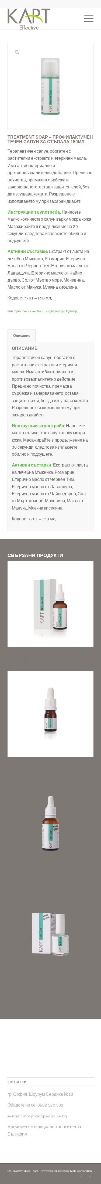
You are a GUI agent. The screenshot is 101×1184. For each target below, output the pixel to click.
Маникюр (57, 311)
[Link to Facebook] (81, 1177)
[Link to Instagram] (89, 1177)
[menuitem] (86, 19)
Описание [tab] (21, 336)
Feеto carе (43, 311)
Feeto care (29, 311)
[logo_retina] (42, 19)
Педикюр (71, 311)
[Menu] (86, 19)
